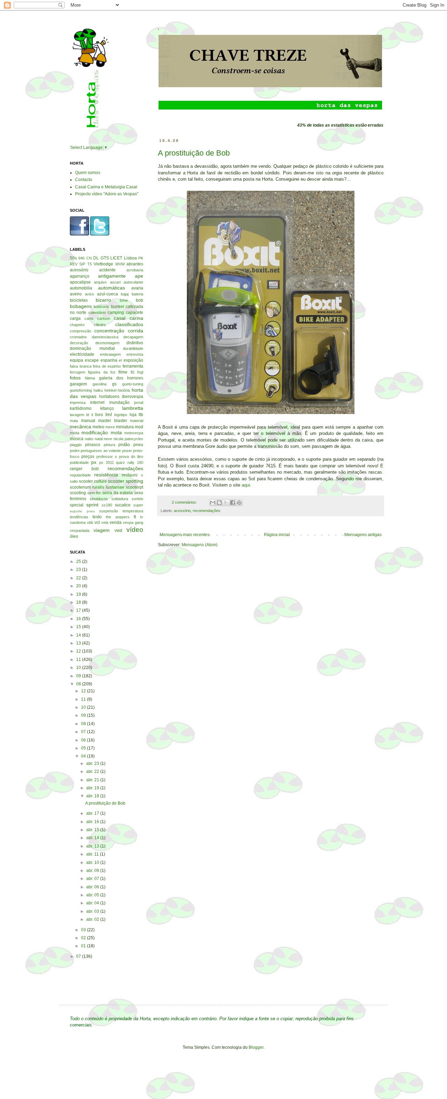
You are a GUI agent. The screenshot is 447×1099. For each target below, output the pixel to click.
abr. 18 (93, 795)
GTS (105, 258)
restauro (130, 475)
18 (79, 602)
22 (79, 577)
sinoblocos (99, 499)
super (138, 505)
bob (139, 300)
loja (133, 414)
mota (116, 432)
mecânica (80, 426)
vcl (97, 522)
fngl (140, 372)
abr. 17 (93, 813)
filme (122, 372)
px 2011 (106, 462)
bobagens (81, 306)
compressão (80, 331)
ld (87, 415)
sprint (92, 504)
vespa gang (133, 522)
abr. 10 (93, 862)
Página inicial (277, 534)
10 (79, 667)
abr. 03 (93, 911)
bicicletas (79, 300)
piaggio (76, 445)
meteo (98, 426)
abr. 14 (93, 837)
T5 (89, 264)
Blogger (256, 1047)
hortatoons (109, 396)
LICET (116, 258)
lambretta (132, 408)
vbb (90, 522)
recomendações (206, 511)
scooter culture (93, 481)
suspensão (108, 511)
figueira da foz (102, 372)
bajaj (125, 294)
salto (74, 481)
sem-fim (94, 493)
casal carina (128, 318)
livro (99, 414)
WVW (120, 264)
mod (139, 426)
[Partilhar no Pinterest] (239, 502)
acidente (107, 270)
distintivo (134, 342)
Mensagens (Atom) (200, 544)
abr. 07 (93, 878)
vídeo (134, 529)
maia (74, 421)
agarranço (79, 276)
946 (81, 258)
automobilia (81, 288)
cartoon (103, 318)
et (120, 360)
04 (84, 756)
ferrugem (77, 372)
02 (84, 937)
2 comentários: (185, 502)
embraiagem (110, 354)
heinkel (110, 390)
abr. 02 (93, 919)
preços (87, 456)
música (76, 438)
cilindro (100, 325)
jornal (138, 402)
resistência (106, 474)
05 (84, 748)
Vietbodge (103, 264)
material (136, 421)
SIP (82, 264)
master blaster (112, 420)
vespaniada (79, 530)
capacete (134, 312)
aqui (246, 485)
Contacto (83, 179)
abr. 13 (93, 846)
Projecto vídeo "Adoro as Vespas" (106, 193)
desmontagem (107, 343)
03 (84, 929)
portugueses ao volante (101, 451)
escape (92, 360)
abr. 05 (93, 895)
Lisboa (130, 258)
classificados (129, 324)
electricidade (82, 354)
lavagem (77, 415)
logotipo (120, 415)
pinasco (92, 444)
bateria (137, 294)
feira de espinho (107, 366)
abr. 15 (93, 829)
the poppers (117, 517)
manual (88, 420)
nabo (89, 439)
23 (79, 569)
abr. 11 (93, 854)
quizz (120, 462)
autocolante (133, 282)
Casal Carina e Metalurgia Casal (106, 187)
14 (79, 635)
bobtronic (101, 306)
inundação (119, 402)
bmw (124, 300)
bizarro (103, 300)
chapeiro (77, 325)
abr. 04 (93, 903)
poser (127, 451)
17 (79, 610)
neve (108, 439)
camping (116, 312)
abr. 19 (93, 787)
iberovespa (132, 396)
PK (140, 258)
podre (75, 451)
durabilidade (133, 348)
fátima (90, 378)
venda (116, 522)
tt (135, 516)
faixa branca (80, 366)
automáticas (111, 288)
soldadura (119, 499)
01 (84, 945)
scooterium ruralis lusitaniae (97, 487)
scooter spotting (125, 481)
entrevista (134, 354)
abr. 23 (93, 763)
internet (97, 402)
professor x (106, 456)
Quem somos (87, 172)
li (92, 415)
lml (108, 414)
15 (79, 626)
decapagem (133, 337)
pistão (124, 444)
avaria (137, 288)
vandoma (78, 522)
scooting (78, 492)
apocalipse (80, 282)
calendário (97, 312)
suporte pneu (82, 511)
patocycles (134, 439)
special (76, 505)
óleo (74, 536)
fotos (75, 378)
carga (75, 318)
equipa (76, 360)
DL (96, 258)
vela (104, 522)
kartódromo (80, 408)
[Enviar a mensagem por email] (212, 502)
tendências (79, 517)
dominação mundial (92, 348)
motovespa (133, 433)
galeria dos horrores (121, 378)
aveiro (76, 294)
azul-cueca (107, 294)
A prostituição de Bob (194, 153)
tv (141, 517)
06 (84, 740)
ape (139, 276)
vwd (118, 530)
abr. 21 (93, 779)
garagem (78, 384)
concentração (109, 330)
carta (89, 318)
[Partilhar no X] (225, 502)
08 (79, 684)
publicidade (79, 462)
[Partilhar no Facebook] (232, 502)
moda (74, 433)
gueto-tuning (132, 384)
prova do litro (131, 456)
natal (99, 439)
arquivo (100, 282)
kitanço (107, 408)
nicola (118, 439)
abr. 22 (93, 771)
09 (79, 675)
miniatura (125, 426)
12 (79, 651)
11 (79, 659)
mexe (110, 427)
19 (79, 594)
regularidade (80, 475)
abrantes (134, 264)
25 (79, 561)
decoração (79, 343)
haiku (98, 390)
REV (74, 264)
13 (79, 643)
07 (84, 731)
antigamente (112, 276)
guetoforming (81, 390)
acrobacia (134, 270)
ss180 (107, 505)
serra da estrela (117, 492)
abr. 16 (93, 821)
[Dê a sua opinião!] (219, 502)
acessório (182, 511)
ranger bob (84, 468)
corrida (135, 330)
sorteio (137, 499)
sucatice (123, 505)
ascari (115, 282)
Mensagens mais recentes (185, 534)
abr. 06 (93, 887)
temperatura (133, 511)
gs (114, 384)
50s (73, 258)
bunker (117, 306)
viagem (102, 530)
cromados (78, 337)
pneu (138, 444)
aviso (89, 294)
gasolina (100, 384)
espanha (109, 360)
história (124, 390)
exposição (133, 360)
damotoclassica (105, 337)
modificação (94, 432)
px (93, 462)
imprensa (78, 402)
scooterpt (134, 487)
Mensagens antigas (363, 534)
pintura (109, 445)
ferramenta (133, 366)
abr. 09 (93, 870)
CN (89, 258)
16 (79, 618)
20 (79, 586)
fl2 (132, 372)
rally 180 (135, 462)
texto (97, 516)
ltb (141, 414)
